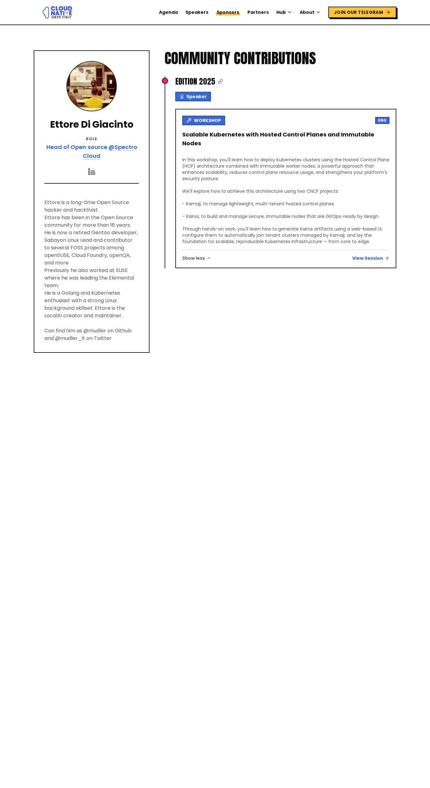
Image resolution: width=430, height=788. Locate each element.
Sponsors (228, 12)
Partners (258, 12)
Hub (281, 12)
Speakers (196, 12)
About (307, 12)
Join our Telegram (358, 12)
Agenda (168, 12)
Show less (193, 258)
